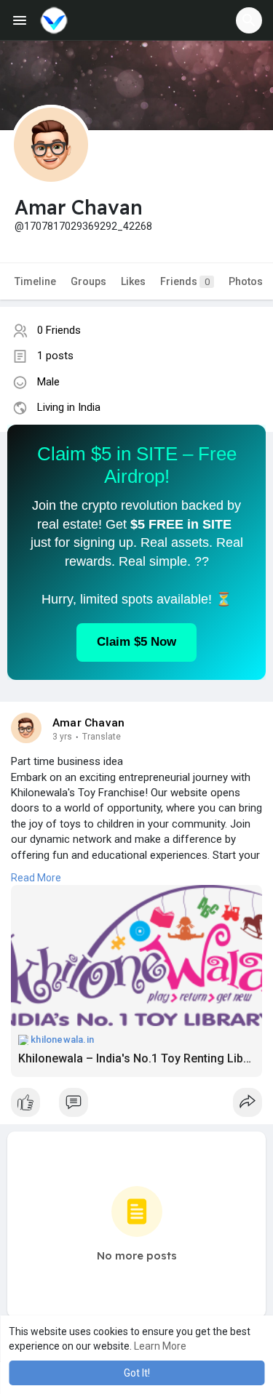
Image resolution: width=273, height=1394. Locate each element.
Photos (246, 281)
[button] (249, 20)
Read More (36, 878)
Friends (185, 281)
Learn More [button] (160, 1346)
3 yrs (62, 737)
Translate (101, 737)
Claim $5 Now (136, 642)
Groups (88, 281)
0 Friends (59, 330)
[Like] (136, 1106)
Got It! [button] (137, 1373)
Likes (133, 281)
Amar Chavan (88, 722)
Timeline (35, 281)
